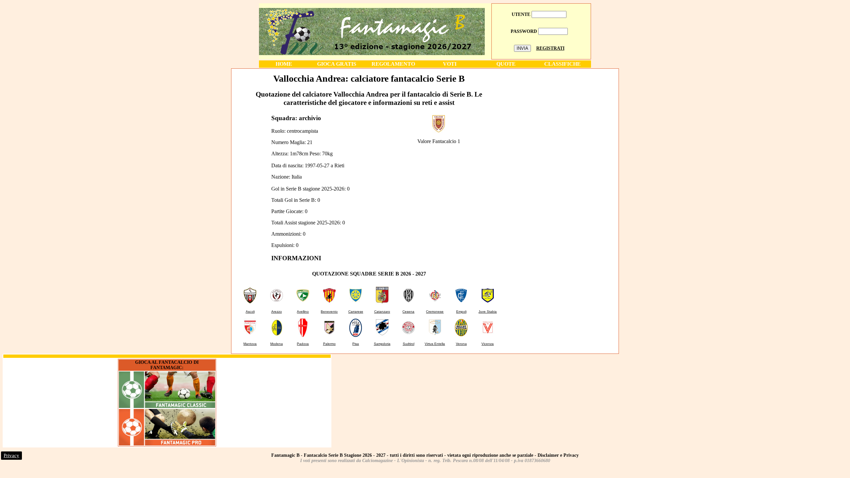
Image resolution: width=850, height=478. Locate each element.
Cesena (408, 311)
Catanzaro (382, 311)
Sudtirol (408, 344)
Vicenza (487, 344)
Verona (461, 344)
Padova (303, 344)
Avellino (303, 311)
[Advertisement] (562, 115)
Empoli (461, 311)
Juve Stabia (487, 311)
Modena (276, 344)
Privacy (11, 455)
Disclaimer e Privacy (558, 455)
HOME (284, 64)
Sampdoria (382, 344)
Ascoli (250, 311)
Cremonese (435, 311)
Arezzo (276, 311)
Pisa (355, 344)
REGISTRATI (550, 48)
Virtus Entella (435, 344)
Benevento (329, 311)
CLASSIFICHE (562, 64)
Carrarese (355, 311)
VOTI (450, 64)
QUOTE (506, 64)
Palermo (329, 344)
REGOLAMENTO (393, 64)
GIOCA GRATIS (336, 64)
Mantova (250, 344)
